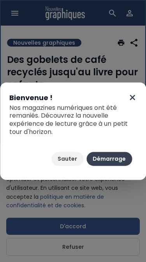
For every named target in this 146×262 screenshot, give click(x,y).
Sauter (67, 159)
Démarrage (109, 159)
